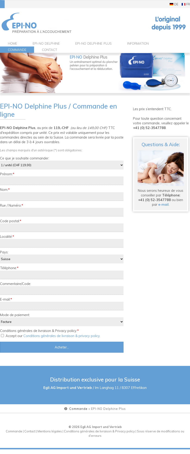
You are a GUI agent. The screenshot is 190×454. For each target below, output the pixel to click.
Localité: (7, 236)
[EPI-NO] (37, 23)
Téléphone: (9, 268)
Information (138, 43)
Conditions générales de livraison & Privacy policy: (39, 330)
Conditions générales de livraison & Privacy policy (99, 431)
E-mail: (6, 299)
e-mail (163, 204)
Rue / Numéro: (11, 205)
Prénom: (7, 174)
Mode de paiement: (15, 315)
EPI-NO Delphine (46, 43)
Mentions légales (50, 431)
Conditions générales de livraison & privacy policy (61, 336)
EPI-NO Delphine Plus (93, 43)
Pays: (4, 252)
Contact (49, 50)
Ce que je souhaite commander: (24, 158)
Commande (17, 50)
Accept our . (52, 336)
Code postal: (10, 221)
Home (12, 43)
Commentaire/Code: (15, 284)
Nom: (5, 189)
